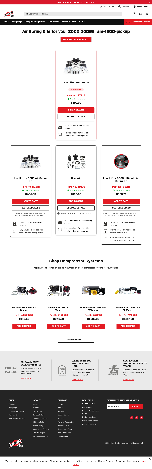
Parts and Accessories (17, 418)
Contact (61, 404)
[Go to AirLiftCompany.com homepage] (16, 443)
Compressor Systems (16, 411)
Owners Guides (63, 415)
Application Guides (65, 433)
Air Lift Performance (40, 436)
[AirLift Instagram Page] (136, 417)
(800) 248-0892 (107, 7)
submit (136, 406)
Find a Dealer (76, 110)
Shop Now (90, 2)
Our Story (36, 404)
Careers (36, 408)
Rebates (61, 411)
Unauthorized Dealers (90, 421)
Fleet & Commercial (89, 424)
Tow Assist (13, 415)
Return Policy (38, 426)
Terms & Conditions (40, 418)
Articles (60, 408)
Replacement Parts (65, 429)
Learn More (26, 378)
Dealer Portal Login (89, 417)
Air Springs (13, 408)
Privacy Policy (38, 415)
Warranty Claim (63, 426)
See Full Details (76, 117)
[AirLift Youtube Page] (141, 417)
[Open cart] (147, 13)
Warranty (61, 418)
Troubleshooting (64, 436)
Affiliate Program (39, 433)
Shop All (12, 404)
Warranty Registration (66, 422)
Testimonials (37, 411)
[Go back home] (9, 14)
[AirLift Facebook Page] (131, 417)
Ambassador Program (41, 429)
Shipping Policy (39, 422)
